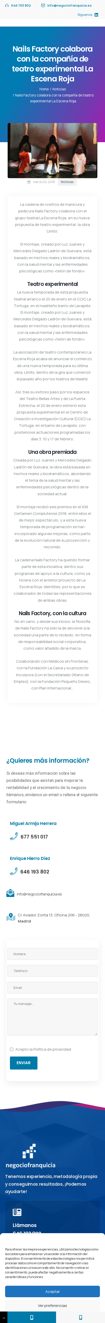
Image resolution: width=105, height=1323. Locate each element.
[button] (97, 1239)
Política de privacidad (52, 1049)
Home (44, 89)
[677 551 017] (31, 1317)
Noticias (59, 89)
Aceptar (52, 1291)
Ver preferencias (52, 1305)
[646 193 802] (80, 1317)
